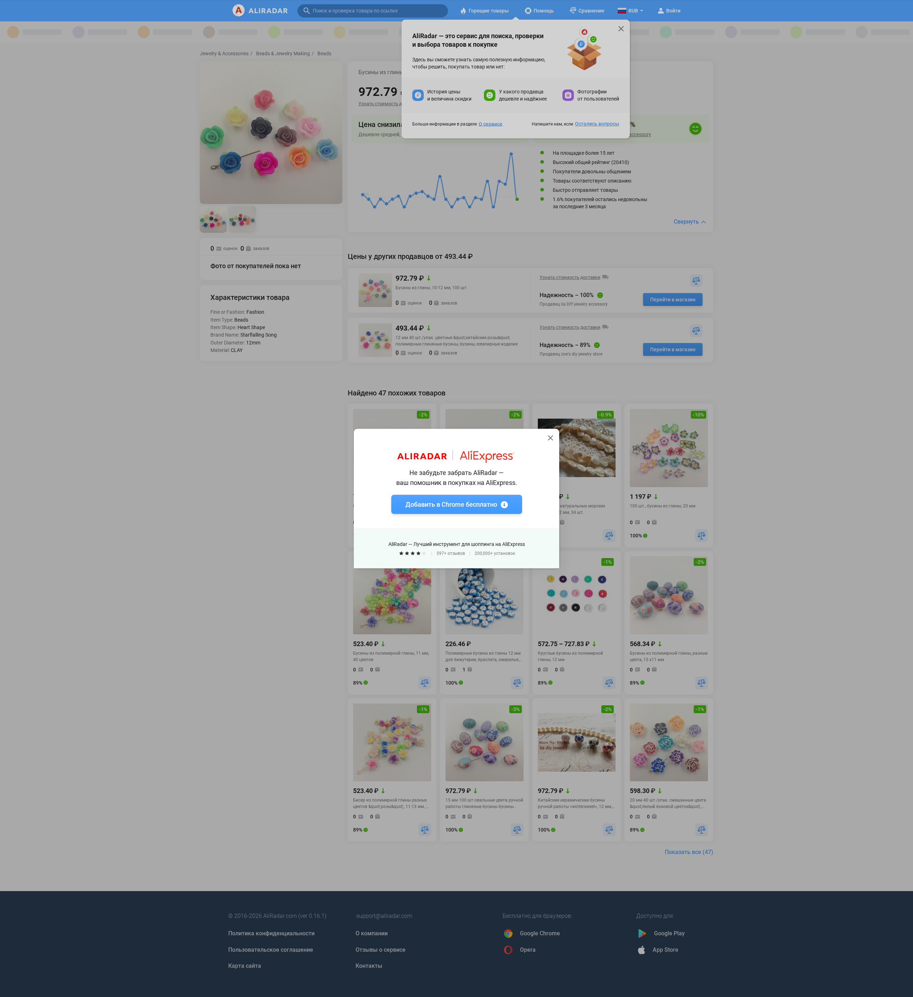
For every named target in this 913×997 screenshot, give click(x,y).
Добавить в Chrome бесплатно (451, 504)
